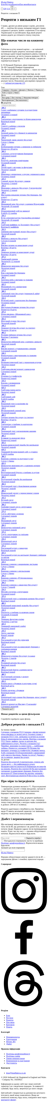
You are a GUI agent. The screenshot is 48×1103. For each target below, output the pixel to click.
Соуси (10, 93)
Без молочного (21, 100)
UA (8, 9)
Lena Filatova (7, 853)
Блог (3, 4)
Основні (14, 90)
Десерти (22, 90)
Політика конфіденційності (18, 1054)
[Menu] (15, 9)
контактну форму (8, 1100)
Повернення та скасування (18, 1061)
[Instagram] (24, 913)
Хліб (4, 93)
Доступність (11, 1063)
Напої (16, 93)
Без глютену (17, 98)
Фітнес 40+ (11, 1042)
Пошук (9, 1027)
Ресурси (8, 4)
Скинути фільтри (8, 105)
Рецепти (15, 4)
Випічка (31, 90)
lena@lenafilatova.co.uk (16, 1073)
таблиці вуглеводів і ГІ (15, 83)
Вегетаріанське (8, 100)
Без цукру (6, 98)
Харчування (11, 1039)
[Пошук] (2, 9)
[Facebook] (24, 959)
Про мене (23, 4)
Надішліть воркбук (33, 838)
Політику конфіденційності (13, 843)
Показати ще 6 (7, 709)
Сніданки (5, 90)
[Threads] (24, 1005)
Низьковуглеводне (31, 98)
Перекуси (39, 90)
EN (5, 9)
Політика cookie (13, 1056)
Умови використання (15, 1058)
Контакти (32, 4)
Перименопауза (13, 1037)
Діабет (9, 1044)
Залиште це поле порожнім (13, 848)
